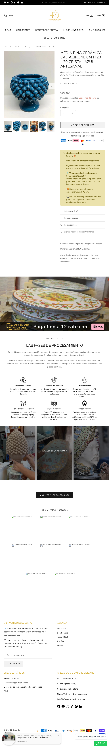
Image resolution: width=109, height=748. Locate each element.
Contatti (60, 645)
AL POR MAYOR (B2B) (73, 30)
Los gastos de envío (87, 98)
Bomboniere (62, 632)
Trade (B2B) (62, 637)
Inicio (6, 47)
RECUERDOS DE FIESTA (46, 30)
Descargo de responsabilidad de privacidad (23, 687)
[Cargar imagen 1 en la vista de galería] (29, 84)
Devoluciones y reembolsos (16, 682)
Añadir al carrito (82, 125)
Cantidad (64, 107)
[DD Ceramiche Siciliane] (54, 15)
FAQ (6, 691)
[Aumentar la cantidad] (73, 113)
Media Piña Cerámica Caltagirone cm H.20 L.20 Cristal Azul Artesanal (35, 47)
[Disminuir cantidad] (62, 113)
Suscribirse (13, 663)
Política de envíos (11, 678)
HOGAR (7, 30)
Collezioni (61, 628)
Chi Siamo (61, 641)
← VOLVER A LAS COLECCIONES (54, 495)
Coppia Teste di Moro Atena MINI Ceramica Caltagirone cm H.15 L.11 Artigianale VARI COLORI (33, 738)
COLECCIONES (23, 30)
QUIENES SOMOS (97, 30)
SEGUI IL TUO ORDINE (54, 38)
